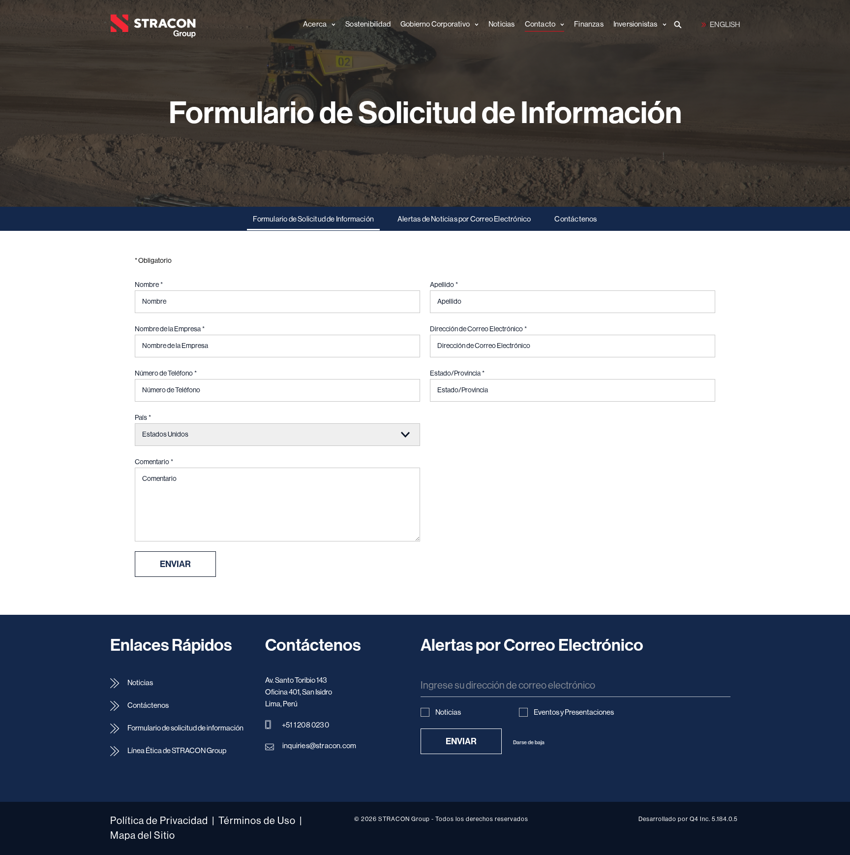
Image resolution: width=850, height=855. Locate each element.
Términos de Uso (257, 821)
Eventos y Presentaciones (574, 712)
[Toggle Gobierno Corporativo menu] (474, 24)
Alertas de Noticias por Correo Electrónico (464, 219)
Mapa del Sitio (142, 836)
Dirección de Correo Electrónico (478, 329)
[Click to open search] (679, 25)
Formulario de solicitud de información (185, 728)
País (143, 417)
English (720, 24)
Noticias (140, 683)
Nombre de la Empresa (170, 329)
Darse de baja (529, 742)
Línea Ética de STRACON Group (176, 751)
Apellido (444, 285)
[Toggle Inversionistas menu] (662, 24)
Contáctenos (575, 219)
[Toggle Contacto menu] (559, 24)
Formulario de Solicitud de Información (313, 219)
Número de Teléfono (166, 373)
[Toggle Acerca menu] (331, 24)
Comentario (154, 462)
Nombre (149, 285)
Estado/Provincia (457, 373)
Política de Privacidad (159, 821)
